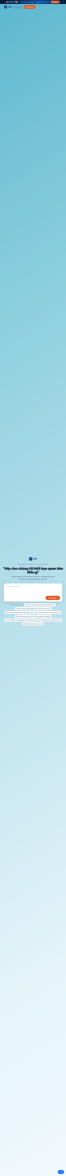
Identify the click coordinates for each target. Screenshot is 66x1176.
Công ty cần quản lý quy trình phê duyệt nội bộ (47, 612)
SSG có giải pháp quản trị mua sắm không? (18, 612)
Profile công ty (17, 7)
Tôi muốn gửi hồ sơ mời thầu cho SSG (50, 620)
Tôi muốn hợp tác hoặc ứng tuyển (33, 624)
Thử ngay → (55, 2)
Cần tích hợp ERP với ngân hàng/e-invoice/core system (21, 620)
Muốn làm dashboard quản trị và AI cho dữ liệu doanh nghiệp (33, 616)
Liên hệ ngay (30, 7)
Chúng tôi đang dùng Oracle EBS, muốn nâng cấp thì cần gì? (33, 608)
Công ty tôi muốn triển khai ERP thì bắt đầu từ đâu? (40, 604)
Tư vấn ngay (53, 598)
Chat (61, 1172)
